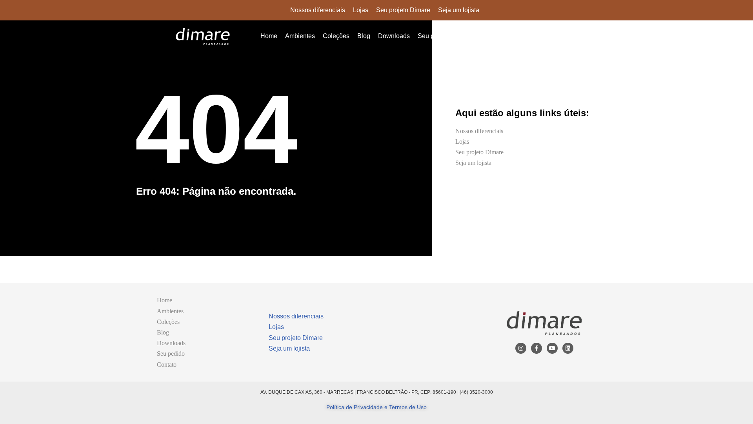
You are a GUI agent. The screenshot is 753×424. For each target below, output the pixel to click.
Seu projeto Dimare (403, 10)
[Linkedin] (567, 348)
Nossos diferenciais (317, 10)
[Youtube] (552, 348)
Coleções (336, 36)
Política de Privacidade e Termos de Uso (376, 407)
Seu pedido (434, 36)
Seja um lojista (458, 10)
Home (268, 36)
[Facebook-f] (536, 348)
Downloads (394, 36)
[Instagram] (520, 348)
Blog (363, 36)
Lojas (360, 10)
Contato (469, 36)
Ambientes (300, 36)
